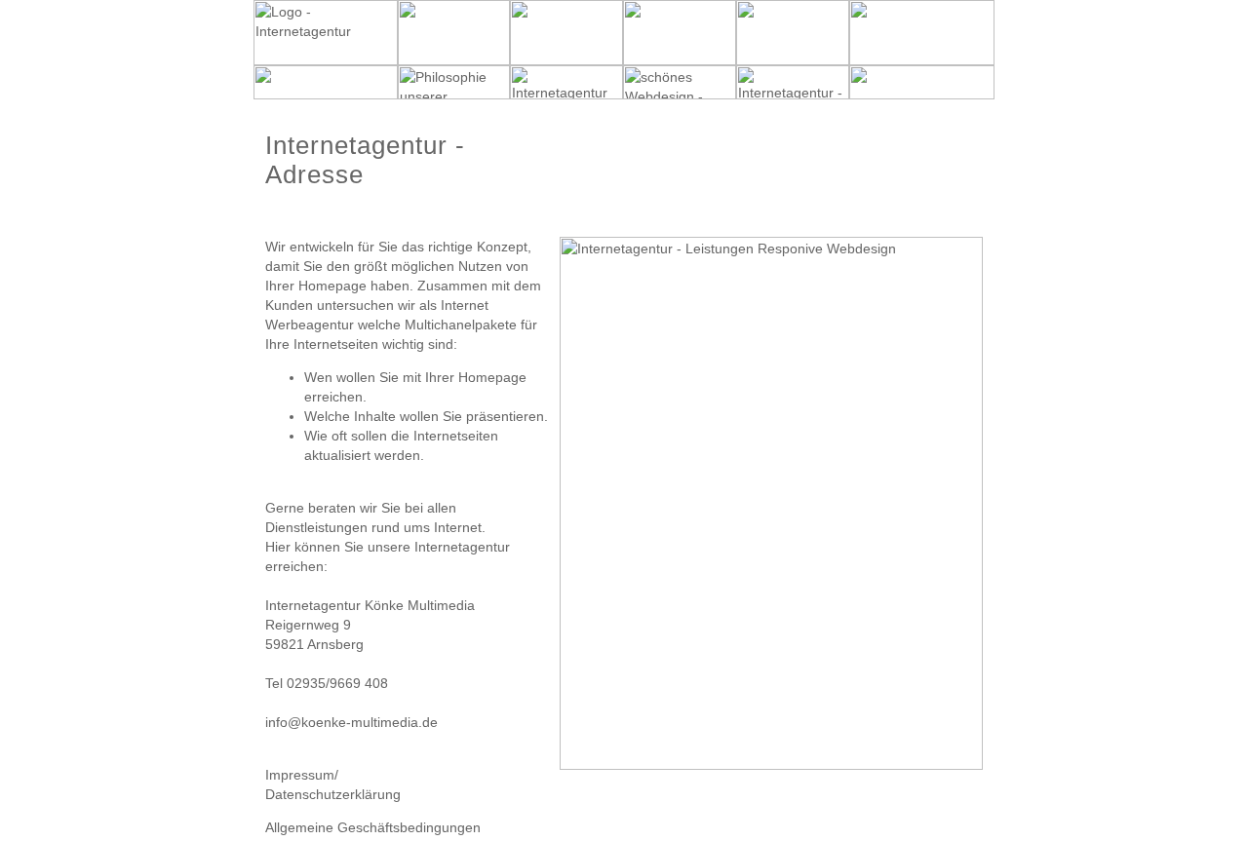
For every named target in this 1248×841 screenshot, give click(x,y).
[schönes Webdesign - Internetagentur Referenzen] (679, 94)
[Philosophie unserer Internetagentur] (454, 94)
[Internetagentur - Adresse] (792, 94)
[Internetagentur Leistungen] (566, 94)
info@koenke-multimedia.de (351, 722)
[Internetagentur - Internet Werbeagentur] (326, 60)
